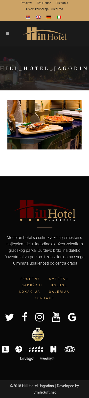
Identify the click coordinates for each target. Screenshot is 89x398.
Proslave (26, 3)
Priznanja (61, 3)
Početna (31, 279)
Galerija (59, 291)
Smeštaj (58, 279)
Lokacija (30, 291)
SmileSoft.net (44, 392)
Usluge (59, 285)
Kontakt (45, 298)
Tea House (44, 3)
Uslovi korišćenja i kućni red (44, 9)
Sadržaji (32, 285)
